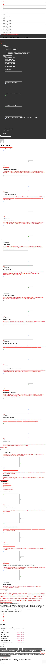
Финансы (35, 654)
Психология (40, 598)
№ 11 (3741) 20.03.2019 (7, 27)
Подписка (5, 657)
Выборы (10, 595)
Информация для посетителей (11, 48)
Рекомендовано (6, 15)
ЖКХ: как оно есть (6, 486)
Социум (18, 600)
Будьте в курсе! (34, 593)
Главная (4, 45)
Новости (5, 598)
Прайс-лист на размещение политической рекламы (18, 53)
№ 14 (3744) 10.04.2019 (7, 32)
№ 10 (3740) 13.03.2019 (7, 26)
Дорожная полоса (4, 654)
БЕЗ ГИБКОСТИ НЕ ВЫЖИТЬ (11, 105)
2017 (4, 17)
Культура (32, 596)
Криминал (29, 596)
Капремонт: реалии (7, 485)
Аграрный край (5, 593)
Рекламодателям (8, 50)
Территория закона (6, 602)
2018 (4, 18)
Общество (21, 598)
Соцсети (22, 600)
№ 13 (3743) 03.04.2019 (7, 30)
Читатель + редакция (30, 602)
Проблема (36, 598)
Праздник (33, 598)
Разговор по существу (4, 600)
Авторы (4, 133)
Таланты (38, 600)
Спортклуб (27, 600)
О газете (7, 46)
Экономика (38, 602)
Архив (4, 14)
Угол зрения (14, 602)
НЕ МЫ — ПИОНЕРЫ (9, 129)
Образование (16, 598)
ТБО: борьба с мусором (8, 489)
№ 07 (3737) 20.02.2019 (7, 21)
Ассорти (19, 593)
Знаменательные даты (11, 596)
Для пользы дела (16, 595)
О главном (26, 598)
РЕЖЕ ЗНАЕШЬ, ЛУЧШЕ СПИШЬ (11, 82)
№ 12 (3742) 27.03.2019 (7, 29)
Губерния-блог (6, 12)
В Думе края (42, 593)
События (14, 600)
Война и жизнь (40, 654)
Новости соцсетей (10, 598)
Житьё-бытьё (33, 595)
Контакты (43, 653)
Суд (31, 600)
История (18, 596)
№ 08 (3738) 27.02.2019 (7, 23)
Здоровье (3, 596)
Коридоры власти (23, 596)
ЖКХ (29, 595)
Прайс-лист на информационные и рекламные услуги (18, 52)
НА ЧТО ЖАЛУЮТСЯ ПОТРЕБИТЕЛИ (12, 93)
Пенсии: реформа (6, 483)
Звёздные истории (40, 595)
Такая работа (35, 600)
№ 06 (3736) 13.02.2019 (7, 20)
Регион (10, 600)
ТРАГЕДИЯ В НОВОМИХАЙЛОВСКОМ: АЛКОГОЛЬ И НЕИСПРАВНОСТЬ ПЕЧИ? (21, 117)
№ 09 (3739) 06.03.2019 (7, 24)
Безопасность (24, 593)
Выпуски (4, 56)
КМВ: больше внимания (8, 488)
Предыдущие (8, 69)
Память (30, 598)
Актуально (13, 593)
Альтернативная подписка (10, 49)
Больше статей (4, 447)
